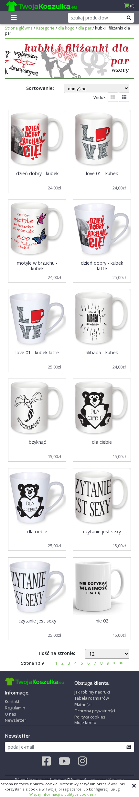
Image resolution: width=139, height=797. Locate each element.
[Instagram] (82, 761)
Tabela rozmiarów (91, 698)
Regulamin (15, 708)
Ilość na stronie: (57, 653)
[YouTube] (64, 761)
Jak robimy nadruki (92, 692)
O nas (10, 714)
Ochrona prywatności (94, 711)
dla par (84, 28)
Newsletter (15, 720)
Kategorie (45, 28)
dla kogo (66, 28)
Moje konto (85, 722)
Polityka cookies (89, 717)
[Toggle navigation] (14, 17)
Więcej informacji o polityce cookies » (62, 794)
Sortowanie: (40, 88)
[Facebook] (46, 761)
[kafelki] (113, 97)
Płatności (82, 704)
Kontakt (12, 701)
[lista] (124, 97)
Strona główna (19, 28)
